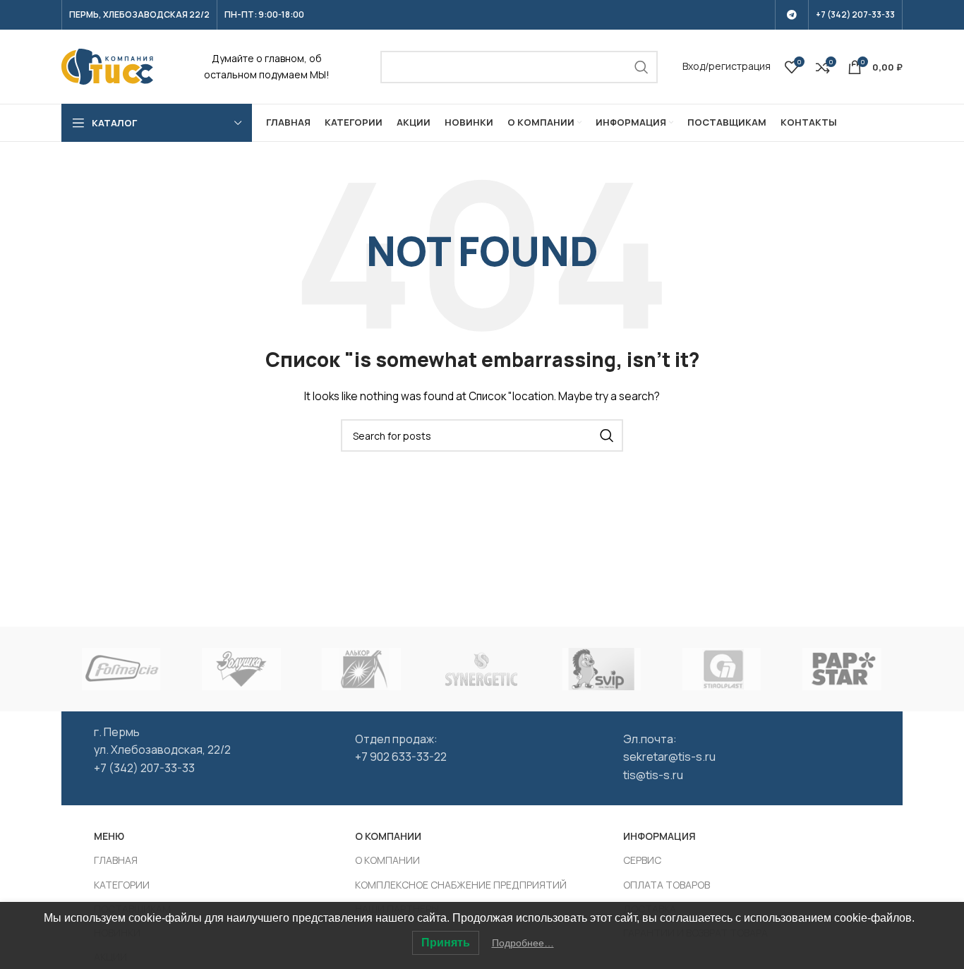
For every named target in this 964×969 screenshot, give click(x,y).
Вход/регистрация (726, 66)
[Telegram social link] (792, 15)
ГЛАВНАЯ (116, 860)
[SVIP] (601, 669)
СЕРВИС (642, 860)
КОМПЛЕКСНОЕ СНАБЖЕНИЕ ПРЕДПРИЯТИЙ (461, 884)
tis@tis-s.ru (653, 775)
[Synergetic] (481, 669)
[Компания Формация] (121, 669)
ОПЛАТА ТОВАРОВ (666, 884)
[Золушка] (241, 669)
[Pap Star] (842, 669)
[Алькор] (361, 669)
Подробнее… (523, 943)
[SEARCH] (641, 67)
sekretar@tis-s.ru (669, 756)
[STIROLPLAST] (722, 669)
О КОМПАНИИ (387, 860)
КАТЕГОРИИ (122, 884)
